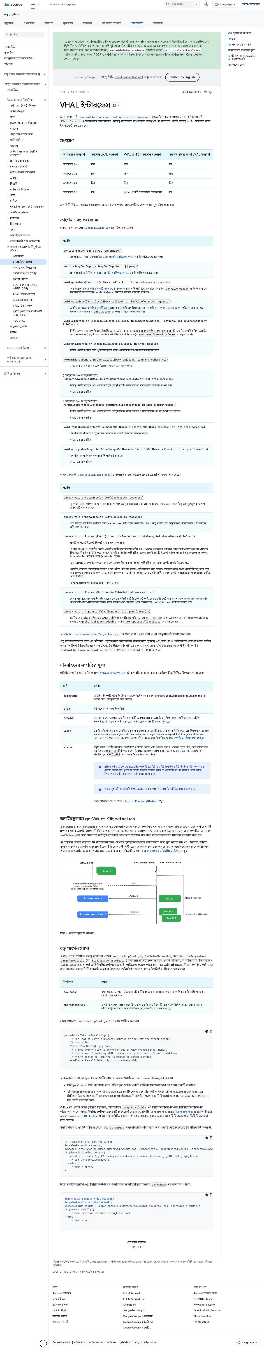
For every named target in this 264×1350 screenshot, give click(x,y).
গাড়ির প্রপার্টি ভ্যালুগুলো (102, 288)
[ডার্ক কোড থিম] (207, 1031)
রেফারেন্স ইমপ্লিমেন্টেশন (165, 851)
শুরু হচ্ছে (29, 23)
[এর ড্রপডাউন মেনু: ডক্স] (40, 4)
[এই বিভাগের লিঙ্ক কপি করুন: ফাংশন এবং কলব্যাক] (101, 220)
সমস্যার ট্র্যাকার (201, 1321)
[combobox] (182, 4)
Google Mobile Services (207, 1310)
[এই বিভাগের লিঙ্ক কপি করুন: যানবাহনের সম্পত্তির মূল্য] (109, 665)
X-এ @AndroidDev (133, 1299)
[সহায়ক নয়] (210, 92)
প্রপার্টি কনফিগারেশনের (121, 257)
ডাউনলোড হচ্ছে (60, 1304)
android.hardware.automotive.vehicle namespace (115, 117)
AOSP (63, 92)
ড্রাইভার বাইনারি (61, 1321)
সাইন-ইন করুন (251, 4)
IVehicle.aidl (71, 121)
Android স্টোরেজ (62, 1293)
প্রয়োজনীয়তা (59, 1299)
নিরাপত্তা (49, 23)
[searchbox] (24, 34)
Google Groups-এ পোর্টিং (136, 1327)
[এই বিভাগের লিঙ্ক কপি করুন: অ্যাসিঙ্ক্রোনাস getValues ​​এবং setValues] (138, 819)
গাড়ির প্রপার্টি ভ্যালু (100, 308)
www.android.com (204, 1304)
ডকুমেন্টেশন (11, 14)
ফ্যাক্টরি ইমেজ (60, 1316)
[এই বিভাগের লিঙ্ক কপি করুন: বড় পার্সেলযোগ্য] (93, 949)
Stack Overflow (202, 1316)
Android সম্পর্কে (62, 1342)
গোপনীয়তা (125, 1342)
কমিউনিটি (79, 1342)
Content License (99, 1261)
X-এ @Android (131, 1293)
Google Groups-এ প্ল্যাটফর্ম (137, 1316)
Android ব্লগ (129, 1304)
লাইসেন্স (111, 1342)
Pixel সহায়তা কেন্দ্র (203, 1299)
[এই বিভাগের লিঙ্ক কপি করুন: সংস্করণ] (77, 141)
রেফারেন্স (158, 23)
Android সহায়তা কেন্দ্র (205, 1293)
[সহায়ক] (205, 92)
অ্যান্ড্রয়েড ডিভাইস (111, 23)
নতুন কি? (9, 23)
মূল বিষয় (68, 23)
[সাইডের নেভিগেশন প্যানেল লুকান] (43, 1343)
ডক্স (33, 4)
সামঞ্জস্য (87, 23)
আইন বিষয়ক (96, 1342)
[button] (21, 74)
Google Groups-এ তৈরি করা (138, 1321)
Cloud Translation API (128, 77)
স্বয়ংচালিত (137, 23)
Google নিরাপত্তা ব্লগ (133, 1310)
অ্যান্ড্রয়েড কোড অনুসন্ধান (62, 4)
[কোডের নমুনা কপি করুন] (211, 1031)
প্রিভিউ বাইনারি (60, 1310)
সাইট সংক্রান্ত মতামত (146, 1342)
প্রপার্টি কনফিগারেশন (185, 738)
